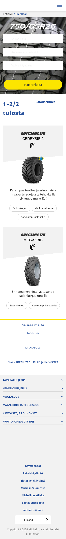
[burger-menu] (59, 5)
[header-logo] (17, 5)
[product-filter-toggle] (60, 102)
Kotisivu (8, 14)
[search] (50, 5)
